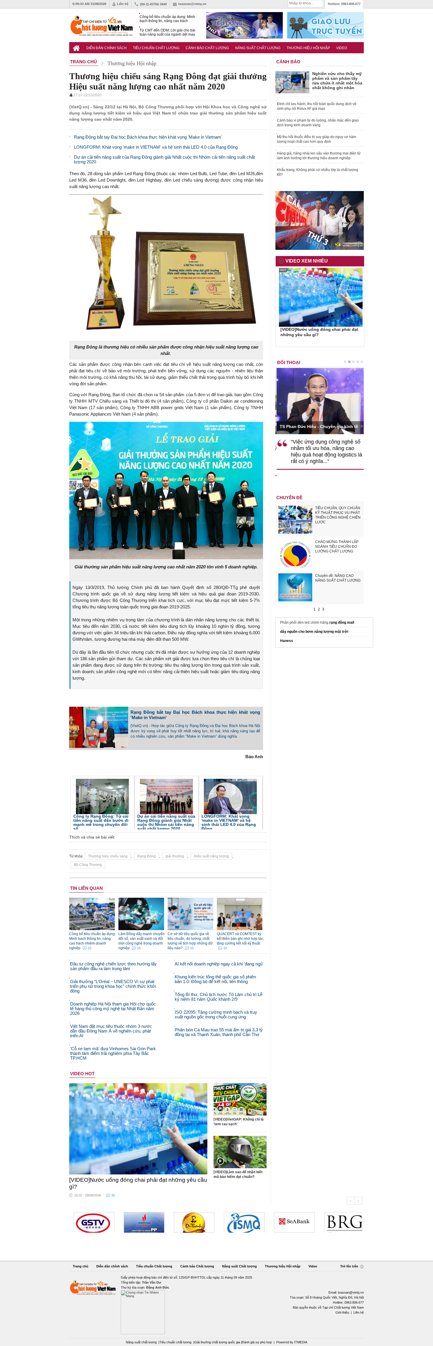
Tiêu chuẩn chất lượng (175, 1342)
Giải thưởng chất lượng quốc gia (217, 1342)
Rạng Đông (146, 856)
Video (341, 48)
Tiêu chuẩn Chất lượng (156, 48)
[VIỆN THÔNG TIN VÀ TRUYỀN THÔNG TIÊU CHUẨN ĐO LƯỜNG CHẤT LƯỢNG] (241, 1222)
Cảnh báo (288, 61)
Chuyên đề (289, 497)
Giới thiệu (342, 1312)
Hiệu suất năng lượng (211, 856)
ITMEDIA (300, 1342)
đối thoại (288, 362)
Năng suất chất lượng (141, 1342)
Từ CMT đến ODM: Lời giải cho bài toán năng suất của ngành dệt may (167, 32)
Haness (286, 641)
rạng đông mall (341, 622)
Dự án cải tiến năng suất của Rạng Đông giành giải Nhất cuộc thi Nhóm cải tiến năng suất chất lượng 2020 (166, 822)
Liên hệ (122, 4)
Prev (350, 1201)
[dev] (141, 1222)
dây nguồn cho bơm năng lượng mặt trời (314, 632)
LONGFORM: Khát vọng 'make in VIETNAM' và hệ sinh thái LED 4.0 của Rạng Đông (228, 822)
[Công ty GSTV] (91, 1222)
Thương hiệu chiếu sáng (108, 856)
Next (358, 1201)
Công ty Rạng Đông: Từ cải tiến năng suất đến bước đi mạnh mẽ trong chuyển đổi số (100, 822)
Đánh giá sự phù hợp (257, 1342)
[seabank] (291, 1222)
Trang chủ (80, 1266)
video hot (82, 1073)
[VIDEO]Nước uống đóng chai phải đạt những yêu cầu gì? (138, 1183)
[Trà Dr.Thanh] (191, 1222)
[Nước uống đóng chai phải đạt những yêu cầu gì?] (138, 1128)
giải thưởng (175, 856)
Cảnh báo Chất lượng (207, 48)
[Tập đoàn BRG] (341, 1222)
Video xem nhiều (306, 260)
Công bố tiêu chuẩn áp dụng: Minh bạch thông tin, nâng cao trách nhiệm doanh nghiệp (167, 19)
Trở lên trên (349, 1266)
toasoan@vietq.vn (192, 4)
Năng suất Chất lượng (257, 48)
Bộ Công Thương (88, 865)
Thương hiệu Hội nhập (308, 48)
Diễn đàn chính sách (106, 48)
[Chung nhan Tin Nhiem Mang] (216, 1304)
